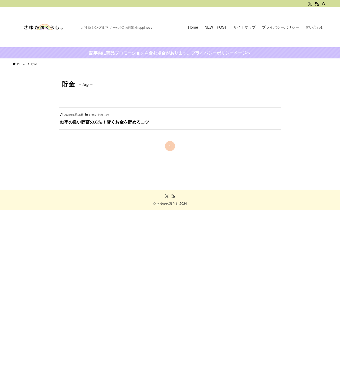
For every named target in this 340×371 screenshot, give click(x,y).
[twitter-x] (310, 4)
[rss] (316, 4)
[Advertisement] (159, 289)
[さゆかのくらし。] (44, 27)
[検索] (323, 4)
